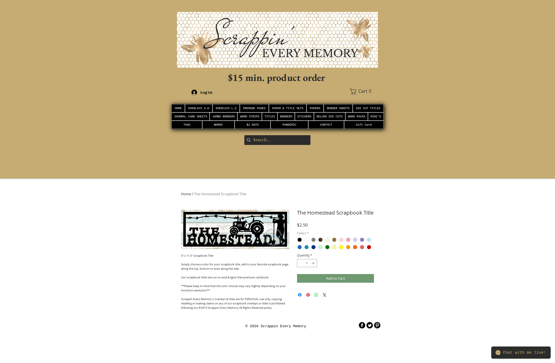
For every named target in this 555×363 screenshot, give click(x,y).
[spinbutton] (307, 263)
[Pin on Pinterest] (308, 294)
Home (186, 194)
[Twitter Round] (369, 325)
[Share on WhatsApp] (316, 294)
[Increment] (313, 263)
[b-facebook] (362, 325)
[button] (364, 91)
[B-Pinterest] (377, 325)
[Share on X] (324, 294)
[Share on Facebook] (299, 294)
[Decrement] (300, 263)
